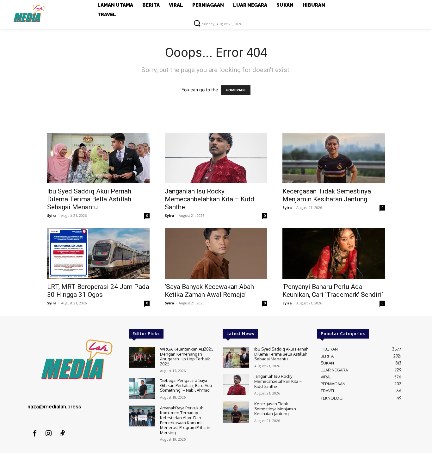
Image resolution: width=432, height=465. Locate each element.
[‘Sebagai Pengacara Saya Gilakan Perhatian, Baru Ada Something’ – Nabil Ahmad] (142, 388)
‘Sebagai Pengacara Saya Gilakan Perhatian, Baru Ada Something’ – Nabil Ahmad (186, 385)
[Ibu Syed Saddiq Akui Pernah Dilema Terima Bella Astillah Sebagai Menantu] (98, 158)
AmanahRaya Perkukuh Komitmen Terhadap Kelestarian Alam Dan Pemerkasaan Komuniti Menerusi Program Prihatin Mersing (185, 420)
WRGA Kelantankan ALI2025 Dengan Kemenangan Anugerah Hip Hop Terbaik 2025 (186, 356)
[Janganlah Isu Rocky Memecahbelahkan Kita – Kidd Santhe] (216, 158)
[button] (197, 23)
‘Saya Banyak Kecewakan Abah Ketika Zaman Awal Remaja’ (209, 290)
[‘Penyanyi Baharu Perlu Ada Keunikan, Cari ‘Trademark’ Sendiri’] (333, 253)
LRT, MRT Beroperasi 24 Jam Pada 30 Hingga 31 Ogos (98, 290)
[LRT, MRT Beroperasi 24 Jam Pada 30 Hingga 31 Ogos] (98, 253)
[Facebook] (34, 434)
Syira (52, 215)
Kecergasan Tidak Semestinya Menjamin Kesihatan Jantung (326, 195)
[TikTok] (62, 434)
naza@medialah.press (54, 406)
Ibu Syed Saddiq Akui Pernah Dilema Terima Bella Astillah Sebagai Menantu (89, 199)
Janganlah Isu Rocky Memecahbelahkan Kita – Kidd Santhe (209, 199)
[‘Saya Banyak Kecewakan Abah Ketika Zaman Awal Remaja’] (216, 253)
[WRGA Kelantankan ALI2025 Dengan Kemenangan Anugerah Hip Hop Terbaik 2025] (142, 357)
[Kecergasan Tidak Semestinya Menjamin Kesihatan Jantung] (333, 158)
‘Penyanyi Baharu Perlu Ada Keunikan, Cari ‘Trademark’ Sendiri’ (332, 290)
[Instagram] (48, 434)
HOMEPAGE (236, 90)
